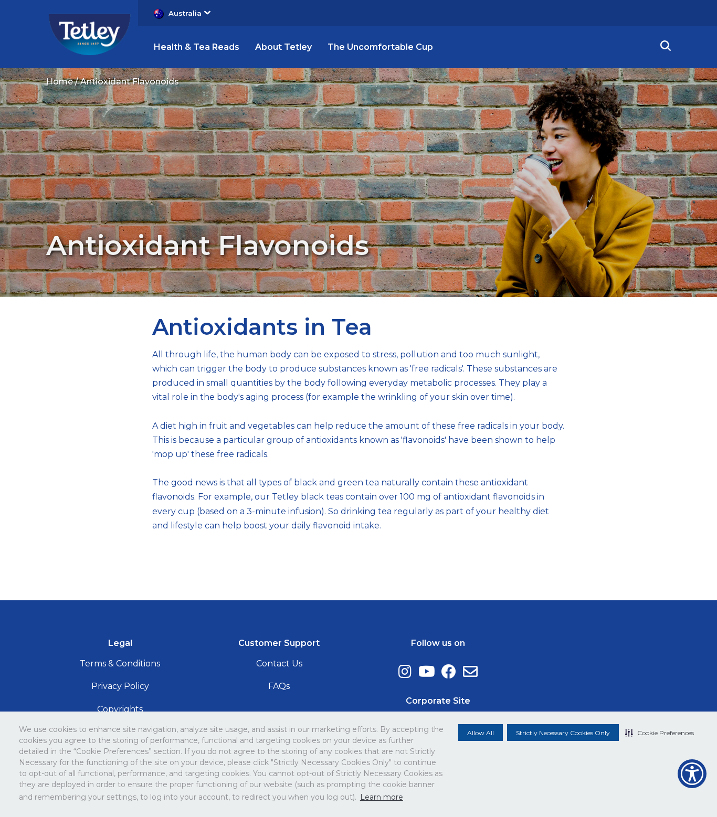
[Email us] (470, 672)
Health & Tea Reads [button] (196, 47)
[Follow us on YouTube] (426, 672)
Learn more (381, 797)
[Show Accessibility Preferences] (692, 773)
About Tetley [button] (283, 47)
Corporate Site (438, 701)
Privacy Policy (120, 686)
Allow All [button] (480, 733)
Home (59, 82)
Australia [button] (185, 13)
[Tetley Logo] (89, 33)
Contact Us (279, 664)
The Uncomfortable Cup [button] (380, 47)
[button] (659, 732)
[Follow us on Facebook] (448, 672)
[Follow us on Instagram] (405, 672)
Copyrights (120, 709)
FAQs (279, 686)
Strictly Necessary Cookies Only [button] (563, 733)
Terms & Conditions (120, 664)
